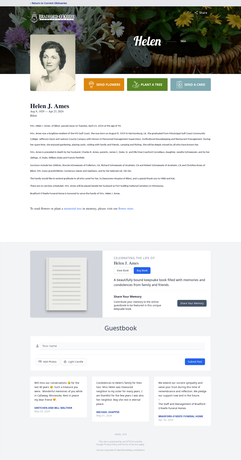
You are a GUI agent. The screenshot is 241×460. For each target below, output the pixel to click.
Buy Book (142, 270)
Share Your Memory (192, 303)
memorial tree (73, 208)
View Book (123, 270)
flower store (125, 208)
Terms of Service (130, 444)
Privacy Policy (110, 444)
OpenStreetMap (124, 450)
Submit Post (195, 361)
